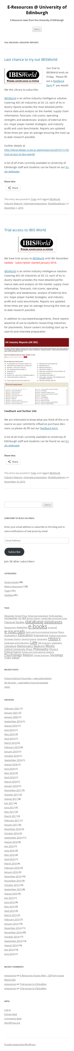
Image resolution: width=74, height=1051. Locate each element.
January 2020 (11, 717)
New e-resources (13, 586)
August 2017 (10, 798)
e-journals (14, 631)
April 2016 (9, 859)
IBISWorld (10, 98)
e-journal (52, 627)
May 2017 (9, 811)
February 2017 (12, 820)
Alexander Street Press (15, 615)
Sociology (56, 655)
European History (12, 639)
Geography (42, 639)
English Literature (57, 635)
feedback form (49, 428)
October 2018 (11, 755)
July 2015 (9, 898)
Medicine (39, 646)
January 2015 (11, 923)
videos (15, 657)
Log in (7, 1010)
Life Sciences (44, 642)
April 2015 (9, 910)
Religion (28, 655)
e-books (37, 626)
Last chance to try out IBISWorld (30, 59)
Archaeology (11, 618)
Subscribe (14, 552)
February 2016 (12, 867)
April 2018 (9, 777)
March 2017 (10, 816)
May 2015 (9, 906)
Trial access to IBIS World (25, 230)
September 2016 (13, 837)
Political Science (12, 652)
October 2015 (11, 885)
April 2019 (9, 738)
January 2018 (11, 786)
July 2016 (9, 846)
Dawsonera (10, 627)
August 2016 (10, 842)
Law (33, 642)
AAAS (7, 687)
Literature (10, 646)
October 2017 (11, 794)
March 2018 (10, 781)
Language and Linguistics (16, 643)
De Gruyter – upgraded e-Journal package (26, 682)
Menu (37, 29)
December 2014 (12, 928)
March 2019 (10, 743)
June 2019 (9, 730)
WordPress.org (12, 1022)
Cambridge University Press (54, 618)
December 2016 (12, 829)
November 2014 (12, 932)
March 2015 (10, 915)
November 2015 (12, 880)
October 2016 (11, 833)
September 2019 (13, 721)
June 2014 (9, 954)
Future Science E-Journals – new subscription (28, 678)
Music (50, 645)
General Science (29, 639)
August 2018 (10, 764)
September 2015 (13, 889)
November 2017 (12, 790)
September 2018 (13, 760)
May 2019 (9, 734)
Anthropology (55, 615)
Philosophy (40, 649)
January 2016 (11, 872)
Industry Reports (13, 203)
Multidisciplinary (57, 203)
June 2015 (9, 902)
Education (25, 635)
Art (20, 618)
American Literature (38, 615)
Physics (53, 649)
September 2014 (13, 941)
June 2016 (9, 850)
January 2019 (11, 751)
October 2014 (11, 936)
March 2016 (10, 863)
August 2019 (10, 725)
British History (33, 618)
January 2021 (11, 712)
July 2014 (9, 949)
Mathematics (25, 646)
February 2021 (12, 708)
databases (53, 621)
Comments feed (12, 1018)
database (34, 621)
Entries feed (10, 1014)
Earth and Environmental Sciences (41, 632)
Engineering (41, 635)
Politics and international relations (38, 652)
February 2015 (12, 919)
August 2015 (10, 893)
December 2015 (12, 876)
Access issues (11, 582)
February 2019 (12, 747)
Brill (24, 618)
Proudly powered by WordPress (20, 1044)
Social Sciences (41, 655)
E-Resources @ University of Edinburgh (37, 9)
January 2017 (11, 824)
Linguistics (57, 642)
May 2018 (9, 773)
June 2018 (9, 768)
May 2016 (9, 854)
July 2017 (9, 803)
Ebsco (61, 632)
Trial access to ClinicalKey (33, 984)
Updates (8, 595)
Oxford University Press (18, 649)
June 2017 (9, 807)
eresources (10, 975)
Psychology (13, 654)
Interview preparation (35, 203)
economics (10, 635)
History (54, 638)
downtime (22, 627)
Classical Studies (14, 622)
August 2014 (10, 945)
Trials (33, 199)
